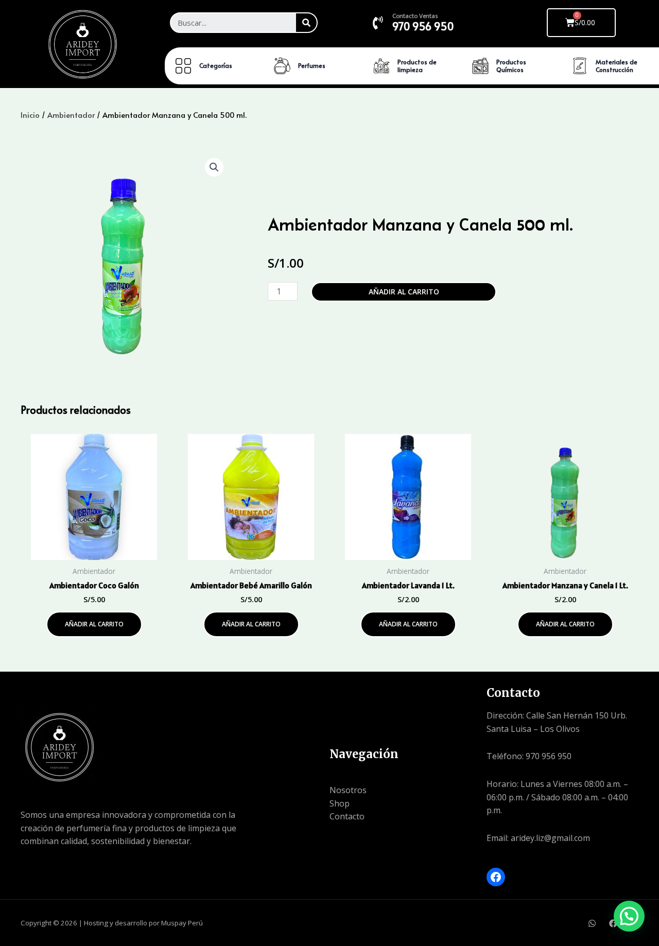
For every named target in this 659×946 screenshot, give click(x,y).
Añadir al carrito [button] (94, 624)
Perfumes (311, 65)
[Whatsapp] (592, 923)
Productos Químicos (511, 66)
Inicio (30, 115)
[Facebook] (496, 877)
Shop (340, 803)
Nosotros (348, 790)
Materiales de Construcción (616, 66)
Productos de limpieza (417, 66)
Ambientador (71, 115)
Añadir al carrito (404, 291)
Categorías (215, 65)
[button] (214, 167)
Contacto (347, 816)
